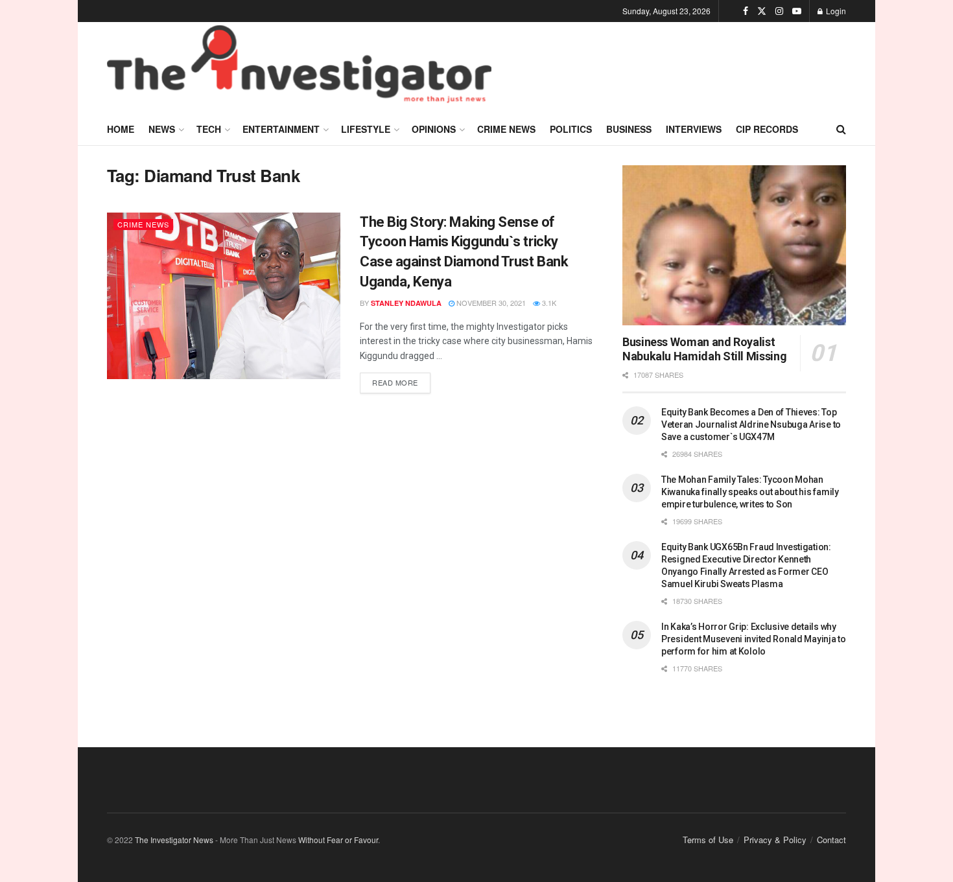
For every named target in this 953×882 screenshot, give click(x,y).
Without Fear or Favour (338, 839)
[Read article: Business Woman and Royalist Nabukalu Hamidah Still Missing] (734, 245)
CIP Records (767, 128)
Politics (571, 128)
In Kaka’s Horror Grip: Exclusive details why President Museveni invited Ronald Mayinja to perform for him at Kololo (753, 638)
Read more (401, 380)
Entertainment (281, 128)
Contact (831, 839)
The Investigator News (174, 839)
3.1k (548, 302)
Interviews (694, 128)
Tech (208, 128)
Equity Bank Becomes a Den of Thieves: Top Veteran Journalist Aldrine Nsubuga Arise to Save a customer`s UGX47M (751, 424)
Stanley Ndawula (406, 303)
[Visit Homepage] (299, 67)
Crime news (506, 128)
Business (629, 128)
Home (120, 128)
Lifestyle (365, 128)
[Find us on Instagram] (779, 11)
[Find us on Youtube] (796, 11)
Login (835, 10)
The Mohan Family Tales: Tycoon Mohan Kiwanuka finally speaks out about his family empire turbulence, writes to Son (750, 491)
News (161, 128)
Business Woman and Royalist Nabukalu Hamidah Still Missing (704, 349)
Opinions (434, 128)
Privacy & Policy (775, 839)
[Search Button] (841, 129)
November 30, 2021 (490, 302)
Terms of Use (708, 839)
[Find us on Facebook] (745, 11)
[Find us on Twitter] (761, 11)
